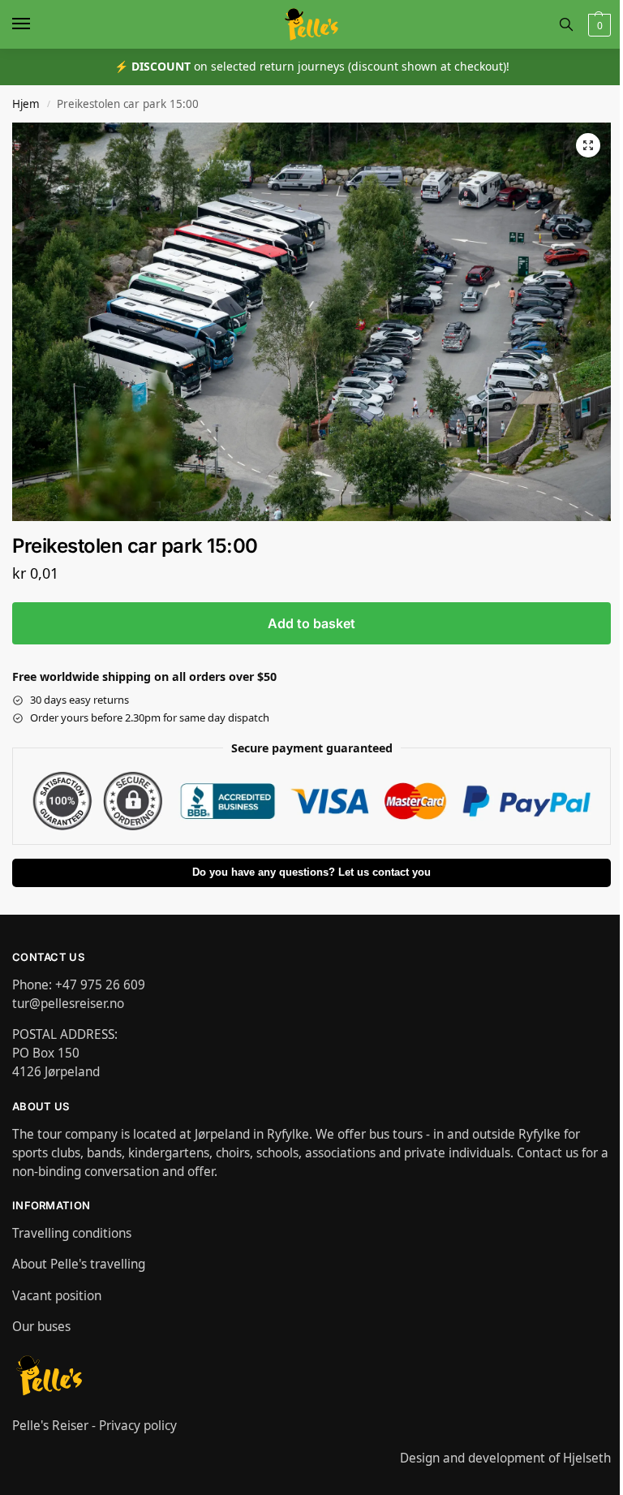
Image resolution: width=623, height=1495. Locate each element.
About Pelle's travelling (78, 1264)
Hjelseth (587, 1458)
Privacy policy (138, 1425)
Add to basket (311, 623)
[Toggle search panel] (566, 24)
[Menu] (36, 24)
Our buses (41, 1326)
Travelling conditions (71, 1233)
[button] (597, 25)
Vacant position (56, 1295)
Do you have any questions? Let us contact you (311, 872)
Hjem (26, 104)
